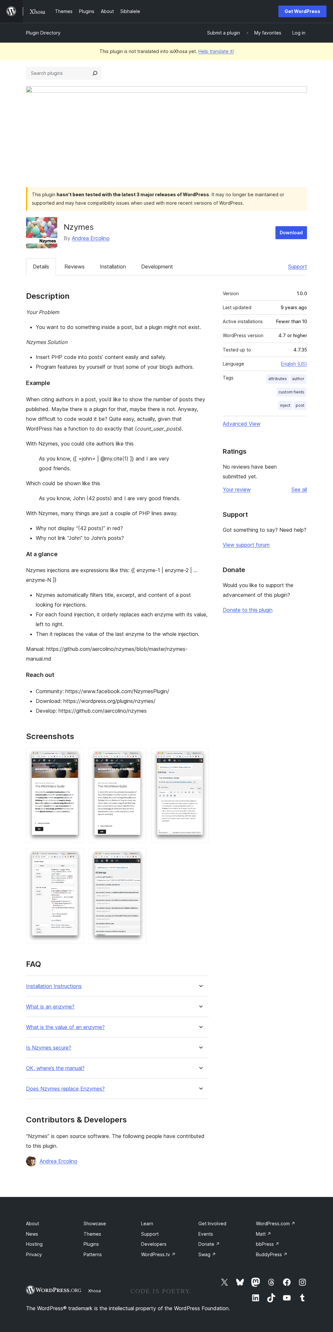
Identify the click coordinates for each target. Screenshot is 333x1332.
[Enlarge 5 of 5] (137, 857)
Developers (153, 1244)
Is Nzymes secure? (48, 1048)
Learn (147, 1223)
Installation (113, 266)
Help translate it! (216, 51)
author (298, 378)
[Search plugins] (94, 73)
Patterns (93, 1254)
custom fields (291, 392)
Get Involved (212, 1223)
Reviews (74, 266)
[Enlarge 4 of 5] (75, 857)
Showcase (95, 1223)
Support (297, 266)
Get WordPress (302, 11)
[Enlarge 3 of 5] (200, 756)
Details (41, 266)
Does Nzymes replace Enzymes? (65, 1089)
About (32, 1223)
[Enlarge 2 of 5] (137, 756)
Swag (207, 1254)
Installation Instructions (54, 986)
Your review (237, 489)
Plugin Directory (43, 32)
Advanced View (241, 423)
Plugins (91, 1244)
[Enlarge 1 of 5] (75, 756)
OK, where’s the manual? (55, 1068)
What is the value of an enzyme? (65, 1027)
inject (285, 405)
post (300, 405)
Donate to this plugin (248, 610)
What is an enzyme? (50, 1007)
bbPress (267, 1244)
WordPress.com (275, 1223)
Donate (209, 1244)
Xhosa (94, 1290)
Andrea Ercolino (91, 238)
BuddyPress (271, 1254)
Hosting (34, 1244)
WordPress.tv (158, 1254)
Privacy (34, 1254)
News (32, 1234)
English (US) (294, 363)
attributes (277, 378)
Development (157, 266)
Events (205, 1234)
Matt (263, 1234)
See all (299, 489)
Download (291, 232)
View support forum (246, 545)
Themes (92, 1234)
